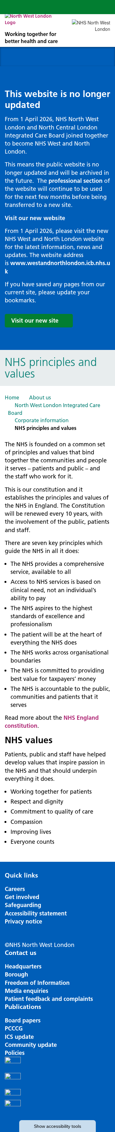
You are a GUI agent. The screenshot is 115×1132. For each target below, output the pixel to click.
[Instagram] (57, 1081)
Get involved (22, 897)
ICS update (19, 1036)
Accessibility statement (36, 913)
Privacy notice (23, 921)
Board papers (23, 1020)
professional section (76, 180)
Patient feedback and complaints (49, 999)
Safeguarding (23, 905)
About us (40, 397)
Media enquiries (26, 990)
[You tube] (57, 1094)
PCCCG (14, 1028)
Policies (15, 1052)
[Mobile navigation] (103, 7)
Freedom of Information (37, 982)
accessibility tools (57, 1126)
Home (12, 397)
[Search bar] (88, 7)
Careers (15, 889)
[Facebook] (57, 1065)
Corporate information (42, 420)
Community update (31, 1044)
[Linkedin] (57, 1108)
